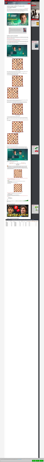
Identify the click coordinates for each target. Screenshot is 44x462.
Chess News (10, 3)
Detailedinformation (34, 460)
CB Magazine (15, 0)
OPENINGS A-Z (11, 0)
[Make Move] (16, 144)
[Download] (19, 132)
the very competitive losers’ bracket (11, 147)
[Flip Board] (17, 144)
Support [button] (22, 0)
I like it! (25, 8)
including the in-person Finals (10, 38)
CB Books (19, 0)
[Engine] (18, 132)
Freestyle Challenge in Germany (18, 39)
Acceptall (41, 460)
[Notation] (17, 132)
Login (35, 0)
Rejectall (37, 460)
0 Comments (27, 8)
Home (8, 0)
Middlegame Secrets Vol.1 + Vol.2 (34, 146)
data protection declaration (19, 459)
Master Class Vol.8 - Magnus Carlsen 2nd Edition (34, 42)
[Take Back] (15, 144)
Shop (6, 0)
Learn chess (25, 0)
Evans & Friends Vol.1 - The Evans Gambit (35, 21)
